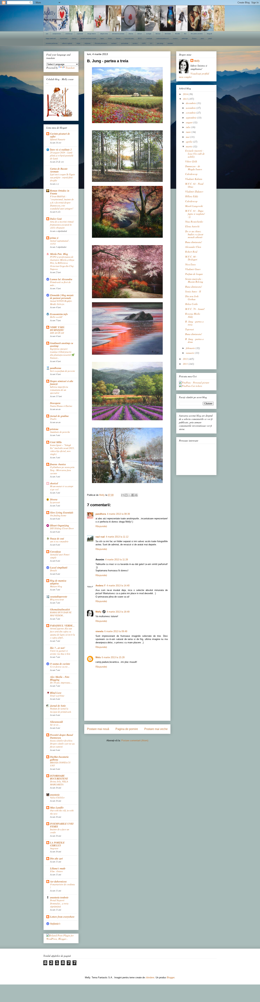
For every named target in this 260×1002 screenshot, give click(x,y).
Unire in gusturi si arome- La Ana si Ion (60, 652)
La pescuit (55, 502)
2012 (186, 358)
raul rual (100, 536)
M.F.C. (140, 38)
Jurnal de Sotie (58, 706)
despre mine (104, 33)
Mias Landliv (57, 807)
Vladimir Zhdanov (194, 191)
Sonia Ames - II (193, 291)
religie (78, 43)
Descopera (55, 403)
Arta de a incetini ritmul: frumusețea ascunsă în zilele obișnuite (62, 224)
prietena (54, 429)
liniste (110, 38)
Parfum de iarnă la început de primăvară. (60, 710)
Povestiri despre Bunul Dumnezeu (61, 736)
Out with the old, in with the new (62, 812)
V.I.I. (151, 43)
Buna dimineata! (193, 242)
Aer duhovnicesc (58, 881)
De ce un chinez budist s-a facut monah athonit (194, 234)
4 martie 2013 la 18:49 (118, 611)
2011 (186, 363)
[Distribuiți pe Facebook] (133, 495)
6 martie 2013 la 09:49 (115, 631)
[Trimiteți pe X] (129, 495)
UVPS (144, 43)
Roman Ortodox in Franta (59, 192)
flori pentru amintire (197, 33)
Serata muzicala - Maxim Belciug (194, 280)
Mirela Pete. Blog (59, 254)
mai (188, 136)
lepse (102, 38)
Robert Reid (191, 251)
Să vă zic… (55, 724)
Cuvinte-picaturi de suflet (60, 135)
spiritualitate (124, 43)
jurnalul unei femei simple (88, 38)
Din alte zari (56, 858)
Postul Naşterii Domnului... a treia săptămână (59, 903)
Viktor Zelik (191, 161)
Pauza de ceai (57, 538)
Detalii (53, 570)
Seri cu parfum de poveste (62, 370)
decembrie (191, 103)
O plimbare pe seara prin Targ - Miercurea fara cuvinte (62, 470)
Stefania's (55, 923)
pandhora (101, 514)
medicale (149, 38)
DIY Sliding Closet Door (62, 528)
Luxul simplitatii (58, 567)
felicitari (158, 33)
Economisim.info (59, 314)
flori (185, 33)
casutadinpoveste (58, 596)
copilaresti (80, 33)
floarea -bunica (58, 464)
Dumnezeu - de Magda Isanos (193, 167)
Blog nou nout (57, 599)
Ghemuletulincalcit (60, 609)
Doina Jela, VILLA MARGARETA (59, 783)
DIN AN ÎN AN (57, 332)
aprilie (189, 141)
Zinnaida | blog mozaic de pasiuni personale (62, 296)
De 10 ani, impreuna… (61, 682)
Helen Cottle (191, 304)
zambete (170, 43)
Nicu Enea (190, 264)
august (189, 122)
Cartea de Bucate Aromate (59, 170)
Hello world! (56, 317)
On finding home (58, 515)
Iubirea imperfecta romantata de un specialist (59, 390)
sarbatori (114, 43)
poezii (210, 38)
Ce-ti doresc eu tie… (60, 666)
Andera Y (101, 585)
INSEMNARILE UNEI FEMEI (61, 825)
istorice (74, 38)
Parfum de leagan (194, 274)
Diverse (53, 499)
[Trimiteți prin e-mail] (123, 495)
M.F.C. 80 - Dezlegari (191, 258)
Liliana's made (57, 868)
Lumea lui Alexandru (61, 279)
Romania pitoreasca (101, 43)
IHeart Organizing (59, 525)
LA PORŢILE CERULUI (57, 844)
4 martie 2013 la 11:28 (116, 559)
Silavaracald (56, 722)
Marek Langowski (194, 206)
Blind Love (55, 693)
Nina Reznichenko (194, 221)
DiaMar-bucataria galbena (59, 758)
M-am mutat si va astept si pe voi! (61, 488)
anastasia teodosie (59, 897)
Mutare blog (56, 586)
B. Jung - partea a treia (194, 323)
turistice (135, 43)
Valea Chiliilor (57, 797)
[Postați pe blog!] (126, 495)
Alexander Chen (193, 247)
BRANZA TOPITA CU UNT (60, 764)
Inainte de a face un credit (59, 831)
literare (118, 38)
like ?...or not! (57, 648)
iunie (189, 132)
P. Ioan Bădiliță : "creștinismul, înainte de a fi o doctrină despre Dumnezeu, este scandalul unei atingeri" (62, 202)
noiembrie (191, 107)
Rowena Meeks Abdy (192, 315)
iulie (188, 127)
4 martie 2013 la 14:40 (118, 585)
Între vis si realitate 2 (61, 149)
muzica (175, 38)
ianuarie (190, 352)
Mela (98, 657)
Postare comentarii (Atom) (134, 740)
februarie (191, 348)
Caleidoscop (191, 174)
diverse (131, 33)
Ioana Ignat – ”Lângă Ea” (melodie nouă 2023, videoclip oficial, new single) (62, 449)
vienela (99, 631)
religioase (87, 43)
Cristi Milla (56, 442)
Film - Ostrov (56, 871)
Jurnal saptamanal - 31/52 (60, 242)
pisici (202, 38)
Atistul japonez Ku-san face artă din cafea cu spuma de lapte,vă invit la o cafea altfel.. (62, 633)
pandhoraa (55, 368)
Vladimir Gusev (193, 269)
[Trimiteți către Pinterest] (136, 495)
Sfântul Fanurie (57, 139)
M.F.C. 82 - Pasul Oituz (194, 185)
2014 (186, 94)
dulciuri (139, 33)
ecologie (148, 33)
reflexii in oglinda (67, 43)
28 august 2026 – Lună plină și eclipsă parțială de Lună (61, 155)
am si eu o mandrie (59, 541)
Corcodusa (55, 551)
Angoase (54, 848)
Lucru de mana (129, 38)
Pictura (194, 38)
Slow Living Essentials (61, 512)
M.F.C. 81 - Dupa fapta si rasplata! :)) (195, 213)
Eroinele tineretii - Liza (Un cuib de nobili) (195, 153)
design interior (91, 33)
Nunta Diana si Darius (61, 406)
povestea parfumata (51, 43)
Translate (70, 67)
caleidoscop (68, 33)
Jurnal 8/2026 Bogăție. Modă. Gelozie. (61, 302)
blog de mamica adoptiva (58, 582)
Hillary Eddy (191, 196)
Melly (49, 12)
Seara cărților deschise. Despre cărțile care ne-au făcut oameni (62, 743)
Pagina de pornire (126, 728)
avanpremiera (57, 33)
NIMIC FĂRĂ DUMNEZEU (57, 328)
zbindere (150, 977)
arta (47, 33)
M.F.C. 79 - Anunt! (195, 309)
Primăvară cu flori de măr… (60, 284)
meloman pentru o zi (162, 38)
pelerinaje (185, 38)
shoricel (54, 483)
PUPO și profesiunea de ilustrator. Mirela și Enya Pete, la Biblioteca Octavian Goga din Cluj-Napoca (62, 263)
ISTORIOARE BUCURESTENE (59, 777)
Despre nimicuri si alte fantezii (61, 382)
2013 (186, 98)
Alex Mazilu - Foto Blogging (59, 678)
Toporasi (189, 329)
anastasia (55, 794)
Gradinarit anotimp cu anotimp (61, 344)
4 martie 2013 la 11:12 (117, 536)
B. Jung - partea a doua (194, 340)
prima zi (54, 238)
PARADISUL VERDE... (62, 625)
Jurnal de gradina (59, 416)
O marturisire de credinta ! (62, 886)
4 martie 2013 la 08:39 (118, 514)
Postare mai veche (156, 728)
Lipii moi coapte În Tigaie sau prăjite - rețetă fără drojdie (62, 177)
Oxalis (53, 418)
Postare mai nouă (98, 728)
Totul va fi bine (57, 695)
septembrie (191, 117)
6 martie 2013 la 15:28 (113, 657)
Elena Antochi (192, 226)
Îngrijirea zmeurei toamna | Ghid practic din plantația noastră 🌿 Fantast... (62, 353)
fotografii (209, 33)
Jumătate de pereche (60, 432)
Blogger (170, 977)
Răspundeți (101, 526)
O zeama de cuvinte (60, 664)
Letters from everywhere (62, 917)
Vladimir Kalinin (193, 179)
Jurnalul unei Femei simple (60, 556)
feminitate (168, 33)
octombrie (191, 112)
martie (189, 146)
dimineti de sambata (118, 33)
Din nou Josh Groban (191, 297)
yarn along (160, 43)
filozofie (177, 33)
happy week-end (51, 38)
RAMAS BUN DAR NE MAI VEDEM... (60, 614)
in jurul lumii (63, 38)
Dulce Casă (56, 219)
